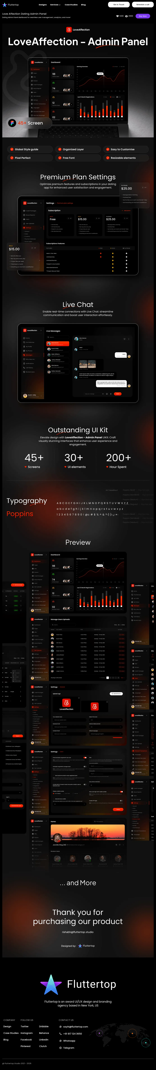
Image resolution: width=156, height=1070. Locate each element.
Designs (43, 4)
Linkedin (43, 1039)
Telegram (68, 1047)
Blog (83, 4)
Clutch (43, 1046)
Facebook (26, 1039)
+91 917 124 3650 (72, 1033)
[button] (55, 4)
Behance (44, 1033)
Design (7, 1026)
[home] (10, 5)
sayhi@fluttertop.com (75, 1026)
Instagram (27, 1033)
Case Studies (71, 4)
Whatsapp (69, 1040)
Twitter (25, 1026)
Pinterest (26, 1046)
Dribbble (44, 1026)
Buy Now (143, 16)
